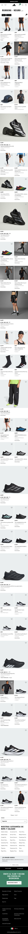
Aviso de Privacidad (6, 923)
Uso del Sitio (5, 913)
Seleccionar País (17, 918)
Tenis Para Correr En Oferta (21, 832)
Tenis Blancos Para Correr (22, 840)
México (16, 928)
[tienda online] (14, 5)
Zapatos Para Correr (4, 845)
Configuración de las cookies (6, 909)
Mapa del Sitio (5, 894)
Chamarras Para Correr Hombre (14, 848)
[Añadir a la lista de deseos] (12, 20)
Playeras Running (3, 848)
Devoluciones (5, 898)
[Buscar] (22, 5)
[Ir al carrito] (25, 5)
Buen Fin (4, 901)
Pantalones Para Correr (23, 837)
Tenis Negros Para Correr (13, 843)
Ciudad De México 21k (3, 837)
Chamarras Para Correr (14, 845)
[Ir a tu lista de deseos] (5, 5)
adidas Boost (4, 834)
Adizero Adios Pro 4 (4, 832)
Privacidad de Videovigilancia (5, 919)
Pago (15, 898)
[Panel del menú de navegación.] (2, 5)
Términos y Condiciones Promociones (19, 914)
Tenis (20, 848)
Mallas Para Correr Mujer (22, 845)
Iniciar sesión (8, 868)
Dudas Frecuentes (18, 891)
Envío (15, 894)
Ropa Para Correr (3, 851)
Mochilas (21, 851)
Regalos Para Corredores (13, 851)
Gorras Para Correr (13, 835)
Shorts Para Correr (4, 840)
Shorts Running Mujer (14, 837)
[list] (12, 15)
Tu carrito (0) (20, 868)
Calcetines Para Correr (5, 843)
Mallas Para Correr (22, 843)
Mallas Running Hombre (23, 835)
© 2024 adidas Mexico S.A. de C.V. (14, 932)
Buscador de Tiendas (6, 891)
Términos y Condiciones (19, 908)
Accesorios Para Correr (14, 832)
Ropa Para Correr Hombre (13, 840)
